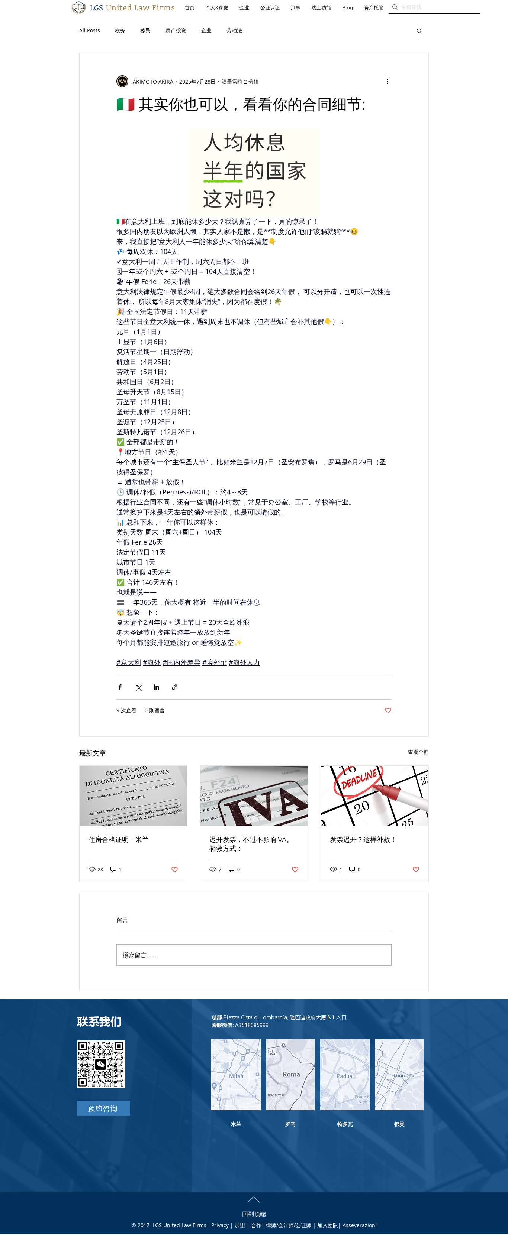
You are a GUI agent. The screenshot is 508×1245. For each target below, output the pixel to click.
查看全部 (418, 751)
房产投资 (175, 30)
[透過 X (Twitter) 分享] (138, 687)
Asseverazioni (360, 1225)
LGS (132, 7)
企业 (206, 30)
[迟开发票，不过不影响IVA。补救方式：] (254, 796)
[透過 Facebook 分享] (119, 687)
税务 (120, 30)
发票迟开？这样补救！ (363, 839)
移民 (145, 30)
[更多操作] (387, 81)
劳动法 (234, 30)
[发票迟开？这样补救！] (374, 796)
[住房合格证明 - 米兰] (133, 796)
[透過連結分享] (174, 687)
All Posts (89, 30)
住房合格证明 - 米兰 (119, 839)
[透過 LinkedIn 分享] (156, 687)
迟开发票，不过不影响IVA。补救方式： (251, 844)
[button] (419, 30)
